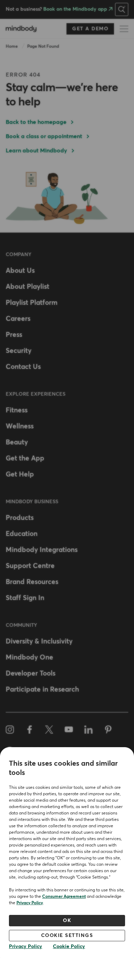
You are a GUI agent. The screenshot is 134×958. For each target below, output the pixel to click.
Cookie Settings (67, 935)
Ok (67, 920)
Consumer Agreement (64, 897)
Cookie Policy (69, 946)
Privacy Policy (29, 903)
